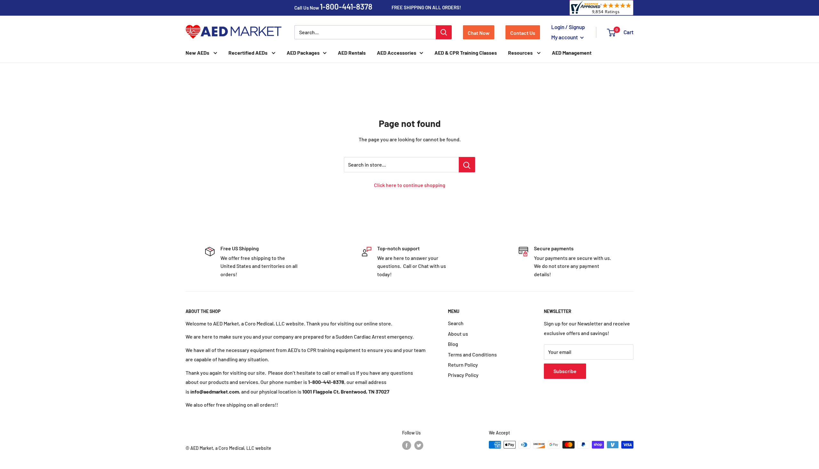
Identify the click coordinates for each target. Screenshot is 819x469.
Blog (453, 344)
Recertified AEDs (248, 53)
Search (456, 323)
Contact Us (522, 33)
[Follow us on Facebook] (406, 445)
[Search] (444, 32)
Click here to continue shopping (409, 185)
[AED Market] (234, 32)
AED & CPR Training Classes (465, 53)
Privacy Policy (463, 375)
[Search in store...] (467, 164)
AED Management (572, 53)
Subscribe (564, 371)
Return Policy (463, 365)
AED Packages (303, 53)
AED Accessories (396, 53)
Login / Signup (568, 27)
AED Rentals (352, 53)
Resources (521, 53)
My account (565, 37)
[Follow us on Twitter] (418, 445)
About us (458, 334)
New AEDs (198, 53)
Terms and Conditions (472, 354)
